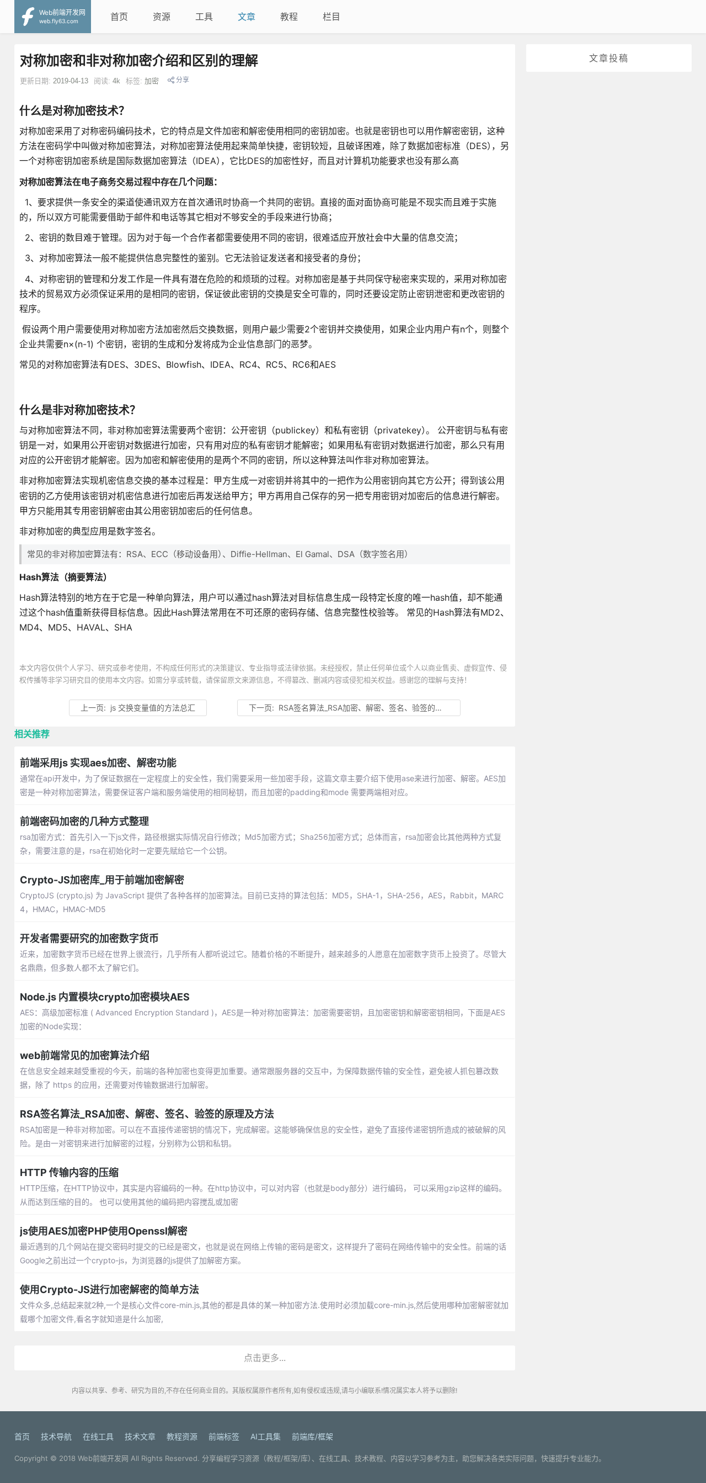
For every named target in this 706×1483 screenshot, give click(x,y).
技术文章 (140, 1436)
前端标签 (223, 1436)
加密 (152, 81)
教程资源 (182, 1436)
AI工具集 (265, 1436)
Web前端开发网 (103, 1458)
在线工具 (98, 1436)
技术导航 (56, 1436)
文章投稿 (609, 57)
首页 (119, 16)
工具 (204, 16)
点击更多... (265, 1357)
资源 (161, 16)
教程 (289, 16)
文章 (246, 16)
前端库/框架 (312, 1436)
